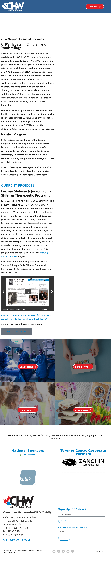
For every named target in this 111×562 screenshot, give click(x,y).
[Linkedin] (63, 551)
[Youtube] (68, 551)
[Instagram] (58, 551)
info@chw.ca (17, 534)
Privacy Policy (101, 551)
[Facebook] (54, 551)
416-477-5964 (14, 524)
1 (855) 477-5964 (21, 527)
